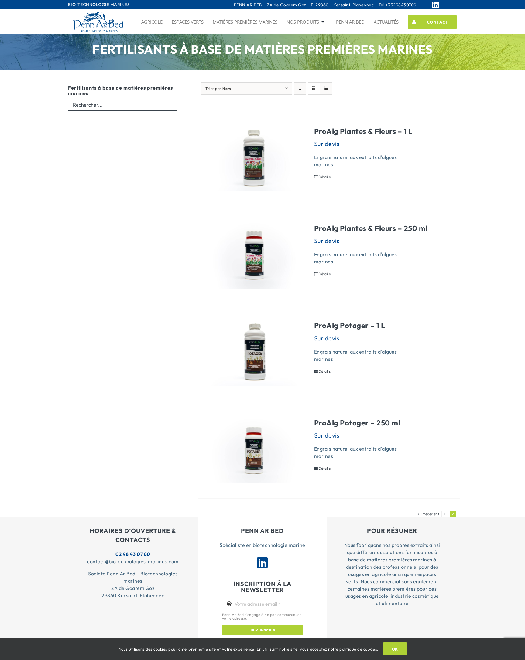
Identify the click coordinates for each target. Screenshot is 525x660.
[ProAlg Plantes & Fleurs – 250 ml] (254, 255)
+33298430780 (401, 5)
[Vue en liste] (326, 88)
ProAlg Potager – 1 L (349, 325)
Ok (395, 649)
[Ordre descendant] (300, 88)
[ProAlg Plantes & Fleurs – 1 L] (254, 158)
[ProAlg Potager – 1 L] (254, 352)
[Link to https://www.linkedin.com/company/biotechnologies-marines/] (443, 4)
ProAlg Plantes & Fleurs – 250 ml (370, 228)
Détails (324, 176)
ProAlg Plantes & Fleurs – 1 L (363, 131)
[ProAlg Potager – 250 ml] (254, 450)
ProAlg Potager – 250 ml (357, 422)
